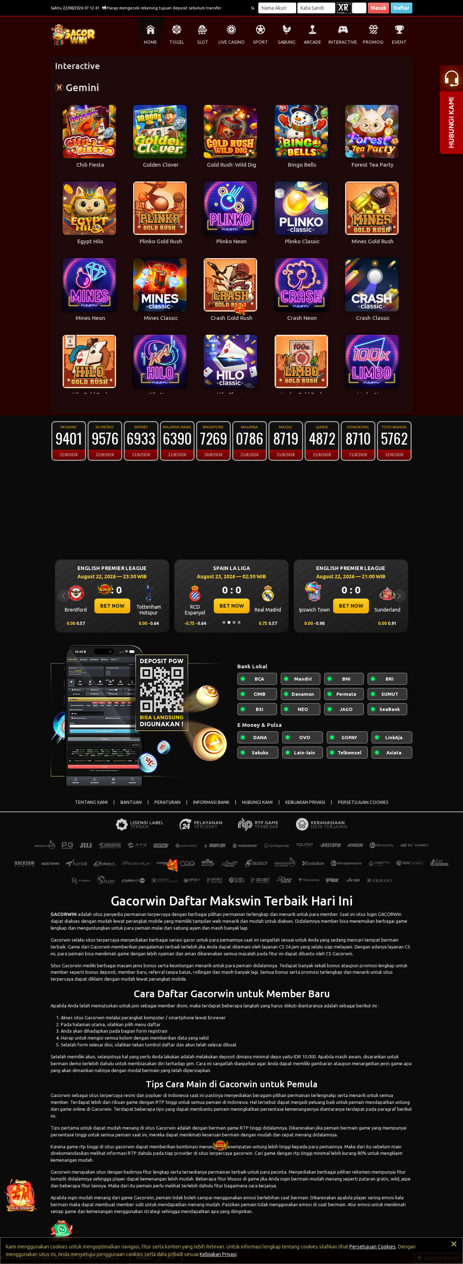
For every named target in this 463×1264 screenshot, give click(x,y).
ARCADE (312, 42)
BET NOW (112, 606)
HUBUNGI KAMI (257, 802)
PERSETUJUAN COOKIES (363, 802)
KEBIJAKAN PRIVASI (305, 802)
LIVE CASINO (231, 42)
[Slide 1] (223, 622)
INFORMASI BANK (211, 802)
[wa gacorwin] (61, 1230)
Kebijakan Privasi (218, 1254)
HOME (150, 42)
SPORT (260, 42)
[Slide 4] (239, 622)
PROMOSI (373, 42)
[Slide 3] (234, 622)
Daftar (401, 8)
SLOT (202, 42)
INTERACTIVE (342, 42)
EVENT (399, 42)
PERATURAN (167, 802)
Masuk (378, 8)
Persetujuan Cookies (372, 1247)
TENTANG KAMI (91, 802)
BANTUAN (131, 802)
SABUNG (287, 42)
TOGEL (176, 42)
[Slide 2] (229, 622)
